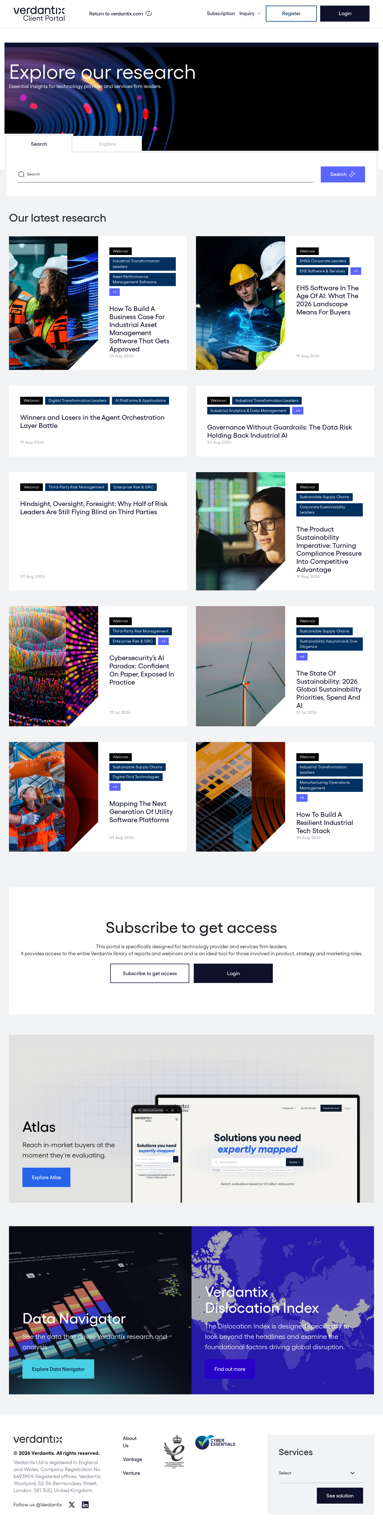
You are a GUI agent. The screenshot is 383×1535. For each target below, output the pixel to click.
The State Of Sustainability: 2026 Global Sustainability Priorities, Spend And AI (328, 689)
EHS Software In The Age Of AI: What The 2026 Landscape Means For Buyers (327, 300)
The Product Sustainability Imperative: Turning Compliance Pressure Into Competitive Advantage (329, 549)
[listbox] (321, 1473)
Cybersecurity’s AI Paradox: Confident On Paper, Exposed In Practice (141, 670)
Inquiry (247, 13)
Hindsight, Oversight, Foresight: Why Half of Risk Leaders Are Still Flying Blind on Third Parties (93, 508)
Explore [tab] (107, 144)
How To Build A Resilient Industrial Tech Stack (324, 822)
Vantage (132, 1459)
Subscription (221, 13)
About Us (130, 1441)
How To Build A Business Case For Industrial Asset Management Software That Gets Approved (139, 329)
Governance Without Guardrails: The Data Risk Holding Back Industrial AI (279, 431)
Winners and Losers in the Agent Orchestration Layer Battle (92, 421)
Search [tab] (39, 144)
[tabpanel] (191, 174)
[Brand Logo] (38, 13)
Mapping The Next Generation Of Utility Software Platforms (141, 811)
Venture (131, 1473)
